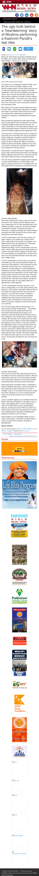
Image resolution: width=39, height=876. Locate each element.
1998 (7, 98)
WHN (24, 55)
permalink (26, 431)
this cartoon (17, 387)
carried (8, 127)
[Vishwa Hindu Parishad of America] (20, 577)
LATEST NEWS (27, 429)
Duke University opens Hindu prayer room (23, 436)
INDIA (19, 429)
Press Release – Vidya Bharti (12, 434)
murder (14, 325)
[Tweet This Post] (9, 49)
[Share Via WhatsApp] (14, 49)
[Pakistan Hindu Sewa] (20, 596)
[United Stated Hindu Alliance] (20, 768)
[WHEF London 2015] (20, 620)
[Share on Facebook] (3, 49)
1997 (3, 98)
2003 (13, 98)
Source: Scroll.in (7, 426)
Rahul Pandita (6, 61)
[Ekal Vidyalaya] (20, 751)
